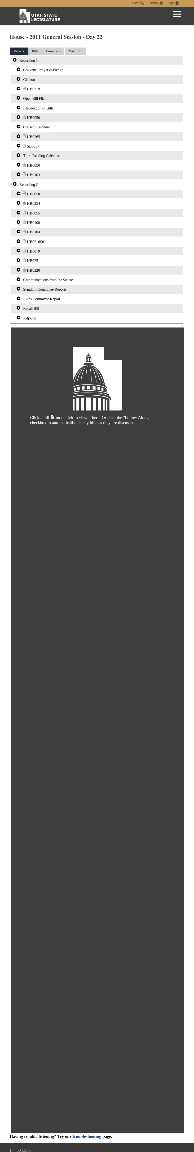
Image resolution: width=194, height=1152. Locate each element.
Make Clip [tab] (75, 51)
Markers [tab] (18, 51)
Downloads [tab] (53, 51)
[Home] (39, 16)
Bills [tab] (35, 51)
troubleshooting (87, 1136)
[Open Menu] (177, 14)
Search (136, 2)
